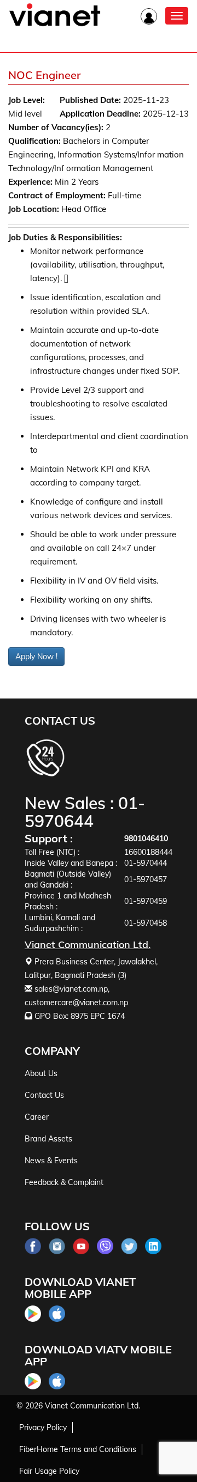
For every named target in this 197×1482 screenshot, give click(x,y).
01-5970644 (85, 812)
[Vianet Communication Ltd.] (54, 24)
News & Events (51, 1160)
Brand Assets (48, 1139)
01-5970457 (145, 879)
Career (37, 1117)
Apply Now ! (36, 656)
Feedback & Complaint (64, 1182)
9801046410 (146, 838)
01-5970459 (145, 901)
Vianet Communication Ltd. (92, 1406)
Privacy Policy (43, 1427)
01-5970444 (145, 863)
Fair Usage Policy (49, 1471)
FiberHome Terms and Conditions (77, 1449)
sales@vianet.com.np (71, 989)
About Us (41, 1073)
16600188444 (148, 852)
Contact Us (44, 1095)
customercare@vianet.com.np (76, 1002)
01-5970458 (145, 923)
